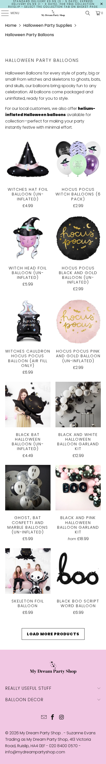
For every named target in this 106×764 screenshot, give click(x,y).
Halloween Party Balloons (29, 35)
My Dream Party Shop (41, 733)
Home (11, 25)
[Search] (87, 13)
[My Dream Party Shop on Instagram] (61, 717)
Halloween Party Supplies (47, 25)
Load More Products (53, 634)
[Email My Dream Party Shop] (44, 717)
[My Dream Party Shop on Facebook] (52, 717)
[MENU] (2, 13)
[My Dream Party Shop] (53, 13)
